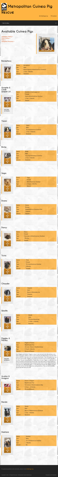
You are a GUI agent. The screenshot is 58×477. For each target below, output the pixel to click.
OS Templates (54, 474)
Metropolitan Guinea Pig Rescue (25, 474)
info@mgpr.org (44, 16)
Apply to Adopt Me (7, 104)
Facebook (54, 16)
